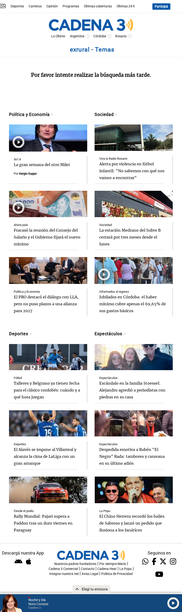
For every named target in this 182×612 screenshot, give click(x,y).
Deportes (17, 6)
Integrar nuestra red (64, 574)
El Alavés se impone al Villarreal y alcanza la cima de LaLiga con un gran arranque (45, 456)
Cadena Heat (107, 569)
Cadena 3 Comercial (63, 569)
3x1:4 (17, 159)
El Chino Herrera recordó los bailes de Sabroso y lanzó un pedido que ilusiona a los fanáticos (131, 523)
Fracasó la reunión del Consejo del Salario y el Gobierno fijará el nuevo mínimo (47, 237)
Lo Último (58, 36)
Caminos (35, 6)
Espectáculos (109, 333)
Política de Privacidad (117, 574)
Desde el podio (24, 511)
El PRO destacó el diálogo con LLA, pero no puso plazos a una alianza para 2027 (46, 304)
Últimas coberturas (98, 6)
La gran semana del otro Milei (42, 164)
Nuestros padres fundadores (75, 564)
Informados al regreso (114, 291)
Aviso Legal (90, 574)
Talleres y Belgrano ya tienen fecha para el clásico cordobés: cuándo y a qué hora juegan (47, 390)
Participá (161, 7)
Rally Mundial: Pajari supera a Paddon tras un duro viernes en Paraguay (43, 523)
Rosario (121, 36)
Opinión (52, 6)
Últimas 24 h (126, 6)
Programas (71, 6)
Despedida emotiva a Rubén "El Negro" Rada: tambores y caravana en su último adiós (132, 456)
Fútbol (18, 378)
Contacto (88, 569)
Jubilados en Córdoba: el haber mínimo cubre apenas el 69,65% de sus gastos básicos (132, 304)
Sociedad (105, 114)
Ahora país (21, 225)
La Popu (104, 511)
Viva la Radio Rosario (113, 158)
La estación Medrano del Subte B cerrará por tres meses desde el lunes (130, 237)
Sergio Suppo (28, 173)
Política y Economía (30, 114)
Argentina (77, 36)
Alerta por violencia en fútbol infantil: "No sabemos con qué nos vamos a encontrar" (131, 171)
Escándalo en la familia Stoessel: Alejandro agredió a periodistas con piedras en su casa (132, 390)
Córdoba (99, 36)
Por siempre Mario (112, 564)
